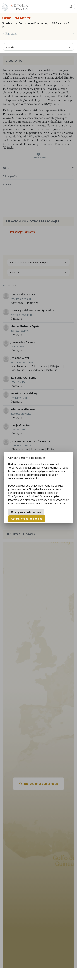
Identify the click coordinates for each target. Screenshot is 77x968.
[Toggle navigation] (71, 6)
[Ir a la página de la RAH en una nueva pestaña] (5, 6)
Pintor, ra (11, 33)
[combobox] (38, 47)
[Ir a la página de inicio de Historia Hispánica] (18, 6)
